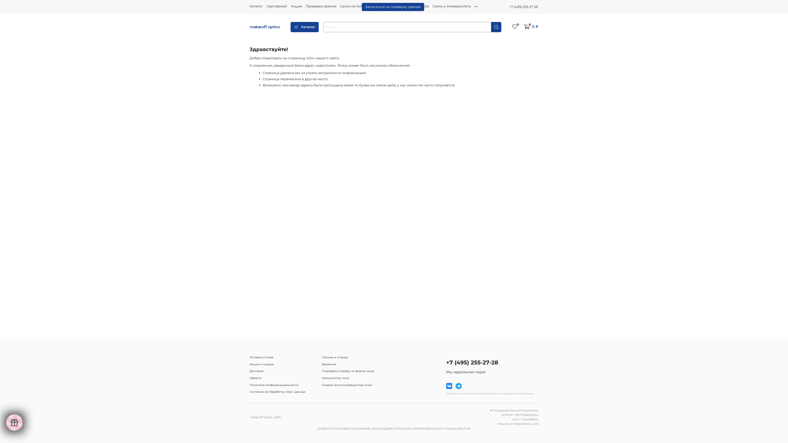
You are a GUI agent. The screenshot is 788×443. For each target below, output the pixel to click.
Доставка (256, 371)
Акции (296, 6)
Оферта (255, 378)
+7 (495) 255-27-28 (472, 362)
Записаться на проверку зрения (393, 7)
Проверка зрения (321, 6)
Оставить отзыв (261, 357)
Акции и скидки (262, 364)
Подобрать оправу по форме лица (348, 371)
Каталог (256, 6)
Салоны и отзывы (335, 357)
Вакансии (329, 364)
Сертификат (277, 6)
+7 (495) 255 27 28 (523, 7)
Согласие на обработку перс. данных (277, 392)
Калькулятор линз (335, 378)
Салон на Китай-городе (360, 6)
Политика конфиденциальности (274, 385)
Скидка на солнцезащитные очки (347, 385)
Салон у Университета (452, 6)
